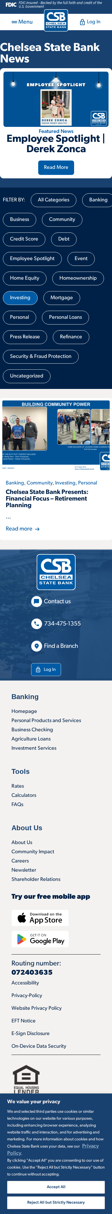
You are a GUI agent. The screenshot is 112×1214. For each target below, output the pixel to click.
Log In (94, 22)
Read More (56, 167)
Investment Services (33, 748)
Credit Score (24, 239)
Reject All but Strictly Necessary (56, 1202)
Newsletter (23, 870)
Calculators (23, 795)
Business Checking (32, 730)
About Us (21, 842)
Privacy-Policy (26, 996)
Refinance (71, 337)
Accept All (56, 1187)
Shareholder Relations (35, 879)
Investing (20, 298)
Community (62, 219)
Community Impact (32, 852)
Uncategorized (26, 376)
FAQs (17, 805)
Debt (63, 239)
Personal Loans (65, 317)
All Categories (53, 200)
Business (19, 219)
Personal (19, 317)
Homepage (24, 711)
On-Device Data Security (38, 1046)
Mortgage (62, 298)
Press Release (25, 337)
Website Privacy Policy (36, 1008)
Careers (20, 861)
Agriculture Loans (31, 739)
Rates (17, 786)
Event (81, 258)
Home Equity (24, 278)
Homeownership (78, 278)
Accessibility (25, 983)
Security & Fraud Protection (41, 356)
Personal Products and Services (46, 721)
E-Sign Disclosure (30, 1034)
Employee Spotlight (32, 258)
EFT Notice (23, 1021)
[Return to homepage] (56, 20)
